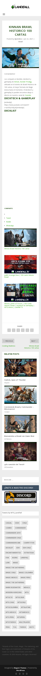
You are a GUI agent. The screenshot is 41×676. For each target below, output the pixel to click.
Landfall (24, 558)
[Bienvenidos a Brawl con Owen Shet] (20, 424)
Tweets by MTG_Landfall (12, 513)
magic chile (11, 572)
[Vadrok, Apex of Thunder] (20, 368)
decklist (9, 548)
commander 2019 (13, 533)
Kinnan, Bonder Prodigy (23, 82)
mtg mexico (11, 612)
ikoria (14, 558)
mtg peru (10, 617)
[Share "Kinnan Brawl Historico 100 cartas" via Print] (32, 330)
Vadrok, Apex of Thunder (15, 380)
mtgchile (22, 602)
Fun (7, 558)
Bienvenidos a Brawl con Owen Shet (19, 436)
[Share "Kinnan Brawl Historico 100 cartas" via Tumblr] (18, 330)
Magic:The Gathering (15, 567)
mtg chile (10, 602)
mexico (27, 587)
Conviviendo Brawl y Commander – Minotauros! (19, 408)
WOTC (31, 627)
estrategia (29, 553)
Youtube (28, 95)
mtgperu (21, 617)
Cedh (17, 523)
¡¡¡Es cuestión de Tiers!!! (14, 464)
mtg (27, 592)
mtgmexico (24, 612)
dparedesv (18, 39)
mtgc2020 (20, 597)
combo (9, 528)
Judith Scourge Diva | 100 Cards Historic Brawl (19, 276)
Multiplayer (24, 622)
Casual (9, 523)
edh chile (27, 548)
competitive (29, 543)
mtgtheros (11, 622)
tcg (14, 627)
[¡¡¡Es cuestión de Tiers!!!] (20, 451)
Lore (8, 562)
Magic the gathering (15, 582)
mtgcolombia (12, 607)
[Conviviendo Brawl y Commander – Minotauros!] (20, 395)
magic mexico (11, 577)
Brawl (20, 42)
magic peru (25, 577)
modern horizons (14, 592)
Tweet (8, 218)
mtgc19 (9, 597)
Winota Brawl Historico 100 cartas (16, 249)
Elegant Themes (20, 668)
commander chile (13, 538)
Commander (20, 528)
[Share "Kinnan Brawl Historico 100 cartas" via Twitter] (13, 330)
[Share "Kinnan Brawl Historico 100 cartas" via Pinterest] (22, 330)
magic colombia (26, 572)
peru (8, 627)
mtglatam (25, 607)
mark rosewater (13, 587)
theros (23, 627)
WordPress (20, 670)
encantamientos (13, 553)
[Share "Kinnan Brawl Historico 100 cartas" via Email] (27, 330)
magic (15, 562)
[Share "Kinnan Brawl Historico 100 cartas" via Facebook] (9, 330)
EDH (18, 548)
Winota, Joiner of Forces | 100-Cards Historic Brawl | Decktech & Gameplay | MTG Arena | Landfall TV (19, 305)
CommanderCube (13, 543)
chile (24, 523)
